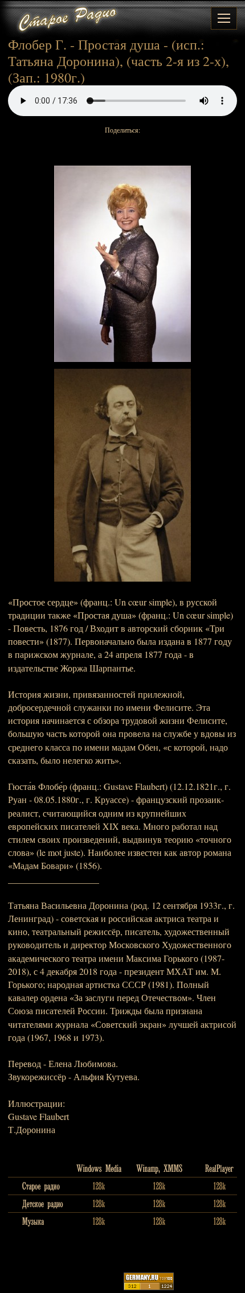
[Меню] (224, 18)
